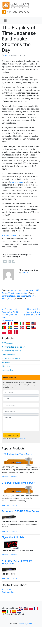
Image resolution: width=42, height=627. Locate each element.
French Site (36, 608)
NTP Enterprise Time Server (17, 454)
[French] (10, 324)
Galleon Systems (25, 623)
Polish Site (31, 608)
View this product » (9, 477)
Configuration (8, 592)
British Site (21, 608)
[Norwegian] (22, 328)
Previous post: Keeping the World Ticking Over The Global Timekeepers (10, 315)
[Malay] (34, 328)
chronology (29, 290)
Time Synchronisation (17, 293)
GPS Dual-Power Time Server (18, 482)
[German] (16, 324)
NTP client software (11, 358)
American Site (26, 608)
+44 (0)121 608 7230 (18, 11)
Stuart (7, 55)
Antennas (6, 362)
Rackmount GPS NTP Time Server (20, 511)
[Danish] (16, 332)
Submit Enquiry (11, 435)
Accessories (7, 370)
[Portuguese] (4, 328)
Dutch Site (19, 611)
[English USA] (34, 324)
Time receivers (8, 354)
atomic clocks (16, 182)
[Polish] (4, 332)
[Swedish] (10, 328)
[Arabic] (28, 328)
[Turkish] (10, 332)
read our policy (22, 438)
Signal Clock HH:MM (13, 537)
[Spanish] (28, 324)
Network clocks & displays (14, 347)
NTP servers (7, 343)
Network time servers (11, 351)
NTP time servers (9, 235)
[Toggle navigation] (5, 20)
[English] (4, 324)
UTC (10, 298)
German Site (4, 611)
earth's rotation (8, 296)
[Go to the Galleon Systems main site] (15, 5)
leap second (21, 296)
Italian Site (9, 611)
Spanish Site (14, 611)
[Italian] (22, 324)
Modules (6, 366)
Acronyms (6, 589)
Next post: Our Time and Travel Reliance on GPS (31, 312)
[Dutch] (16, 328)
